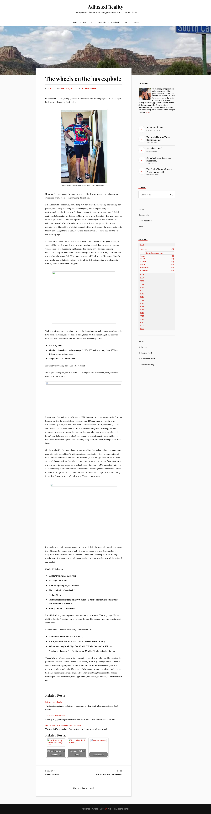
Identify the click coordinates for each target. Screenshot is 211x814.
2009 (142, 325)
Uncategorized (89, 89)
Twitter (75, 22)
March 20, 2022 (67, 89)
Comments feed (148, 358)
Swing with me (52, 774)
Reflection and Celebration (109, 774)
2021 (142, 287)
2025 (142, 274)
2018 (142, 297)
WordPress (98, 809)
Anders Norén (122, 809)
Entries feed (146, 353)
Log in (144, 347)
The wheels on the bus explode (83, 78)
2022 (142, 284)
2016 (142, 303)
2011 (142, 319)
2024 (142, 278)
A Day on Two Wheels (55, 715)
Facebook (115, 22)
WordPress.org (147, 364)
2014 (142, 309)
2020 (142, 290)
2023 (142, 281)
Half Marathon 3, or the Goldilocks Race (63, 725)
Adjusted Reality (105, 7)
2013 (142, 313)
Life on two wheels (53, 701)
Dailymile (102, 22)
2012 (142, 316)
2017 (142, 300)
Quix (50, 89)
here (147, 112)
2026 (142, 245)
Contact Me (143, 215)
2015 (142, 306)
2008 (142, 329)
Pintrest (135, 22)
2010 (142, 322)
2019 (142, 293)
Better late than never (154, 253)
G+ (126, 22)
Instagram (87, 22)
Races (140, 226)
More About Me (145, 220)
